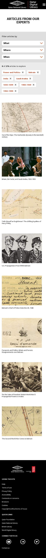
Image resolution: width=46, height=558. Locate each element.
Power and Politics (13, 72)
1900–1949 (28, 85)
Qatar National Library (18, 470)
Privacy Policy (7, 491)
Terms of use (7, 488)
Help (3, 484)
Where (7, 50)
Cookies (5, 505)
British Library (30, 470)
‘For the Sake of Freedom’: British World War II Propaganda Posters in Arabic (19, 395)
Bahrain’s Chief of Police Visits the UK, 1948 (17, 308)
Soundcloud (23, 541)
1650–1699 (10, 85)
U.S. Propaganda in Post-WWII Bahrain (16, 266)
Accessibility (6, 495)
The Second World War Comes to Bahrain (17, 439)
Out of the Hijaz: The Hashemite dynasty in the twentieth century (23, 136)
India (7, 78)
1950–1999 (10, 91)
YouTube (9, 541)
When (6, 56)
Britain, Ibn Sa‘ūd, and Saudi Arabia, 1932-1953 (19, 179)
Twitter (37, 541)
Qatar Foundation (8, 519)
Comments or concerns (10, 498)
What (6, 43)
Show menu (44, 4)
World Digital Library (9, 530)
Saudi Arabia (23, 78)
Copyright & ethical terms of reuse (14, 509)
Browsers (5, 502)
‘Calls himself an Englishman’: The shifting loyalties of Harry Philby (21, 222)
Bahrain (34, 72)
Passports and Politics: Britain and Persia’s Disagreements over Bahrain (17, 351)
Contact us (6, 548)
